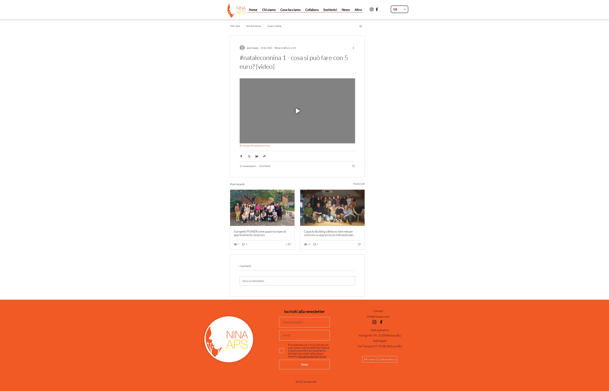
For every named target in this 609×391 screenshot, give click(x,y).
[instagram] (371, 9)
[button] (269, 9)
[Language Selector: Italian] (399, 9)
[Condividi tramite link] (264, 156)
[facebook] (376, 9)
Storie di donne (253, 26)
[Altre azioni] (353, 48)
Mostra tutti (359, 183)
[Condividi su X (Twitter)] (248, 156)
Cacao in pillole (274, 26)
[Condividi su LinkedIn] (256, 156)
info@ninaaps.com (378, 316)
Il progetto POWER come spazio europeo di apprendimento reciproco (260, 233)
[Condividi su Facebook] (241, 156)
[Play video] (297, 110)
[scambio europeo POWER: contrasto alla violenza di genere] (262, 208)
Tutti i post (235, 26)
